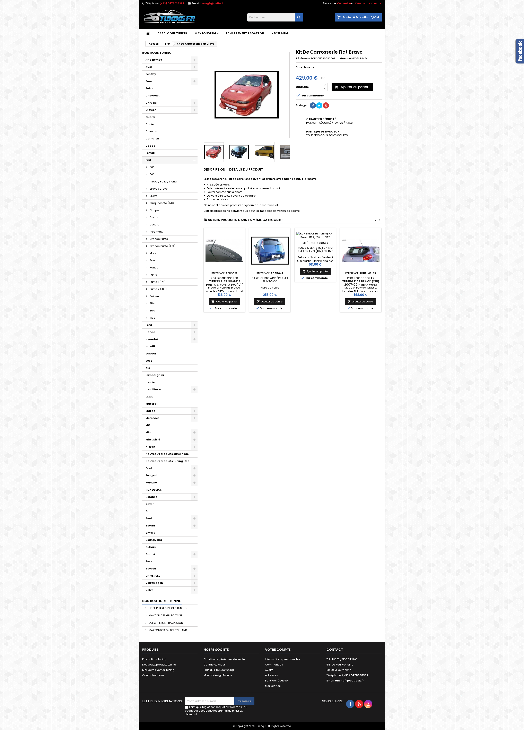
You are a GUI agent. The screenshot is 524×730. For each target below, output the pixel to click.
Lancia (150, 382)
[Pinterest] (326, 105)
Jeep (149, 361)
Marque (345, 58)
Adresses (271, 675)
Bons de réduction (277, 680)
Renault (151, 497)
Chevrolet (153, 95)
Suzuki (150, 554)
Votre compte (277, 649)
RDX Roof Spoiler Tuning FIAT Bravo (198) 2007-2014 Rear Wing (360, 281)
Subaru (151, 547)
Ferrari (150, 153)
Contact (334, 649)
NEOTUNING (280, 33)
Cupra (150, 117)
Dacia (150, 124)
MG (148, 425)
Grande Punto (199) (162, 246)
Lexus (149, 396)
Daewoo (151, 131)
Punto (153, 275)
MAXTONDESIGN (207, 33)
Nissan (150, 447)
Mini (148, 432)
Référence (303, 58)
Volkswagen (154, 583)
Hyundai (152, 339)
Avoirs (269, 670)
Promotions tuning (154, 659)
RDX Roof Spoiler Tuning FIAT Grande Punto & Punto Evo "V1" (224, 281)
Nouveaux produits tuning (159, 665)
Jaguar (151, 353)
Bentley (151, 74)
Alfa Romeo (154, 60)
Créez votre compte (368, 3)
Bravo (153, 196)
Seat (149, 518)
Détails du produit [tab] (246, 169)
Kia (148, 368)
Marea (154, 253)
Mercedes (152, 418)
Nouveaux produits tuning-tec (167, 461)
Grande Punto (159, 239)
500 (152, 167)
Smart (150, 533)
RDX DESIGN (154, 490)
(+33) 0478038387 (172, 3)
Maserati (152, 404)
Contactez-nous (153, 675)
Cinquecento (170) (162, 203)
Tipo (152, 318)
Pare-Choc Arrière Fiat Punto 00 (270, 279)
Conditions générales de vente (224, 659)
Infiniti (150, 346)
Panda (154, 260)
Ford (149, 325)
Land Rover (153, 389)
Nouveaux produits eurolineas (167, 454)
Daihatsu (152, 138)
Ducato (154, 217)
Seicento (155, 296)
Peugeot (151, 475)
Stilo (152, 303)
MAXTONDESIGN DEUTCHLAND (167, 630)
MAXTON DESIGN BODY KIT (165, 615)
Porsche (151, 482)
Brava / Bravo (159, 189)
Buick (149, 88)
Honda (150, 332)
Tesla (149, 561)
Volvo (150, 590)
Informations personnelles (282, 659)
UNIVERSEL (153, 576)
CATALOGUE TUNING (172, 33)
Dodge (150, 146)
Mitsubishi (153, 439)
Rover (150, 504)
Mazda (151, 411)
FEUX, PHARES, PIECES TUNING (167, 608)
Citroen (151, 110)
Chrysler (152, 103)
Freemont (156, 232)
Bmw (149, 81)
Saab (149, 511)
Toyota (151, 568)
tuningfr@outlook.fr (213, 3)
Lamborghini (155, 375)
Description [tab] (214, 169)
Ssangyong (154, 540)
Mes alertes (273, 686)
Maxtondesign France (218, 675)
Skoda (150, 525)
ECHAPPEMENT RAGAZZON (245, 33)
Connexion (344, 3)
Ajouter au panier (351, 87)
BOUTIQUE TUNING (157, 52)
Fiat (148, 160)
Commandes (274, 665)
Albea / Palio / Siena (163, 181)
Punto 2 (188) (158, 289)
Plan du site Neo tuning (219, 670)
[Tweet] (319, 105)
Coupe (154, 210)
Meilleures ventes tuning (158, 670)
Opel (149, 468)
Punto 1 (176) (158, 282)
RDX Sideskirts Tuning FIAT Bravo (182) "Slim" (315, 249)
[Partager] (313, 105)
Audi (149, 67)
